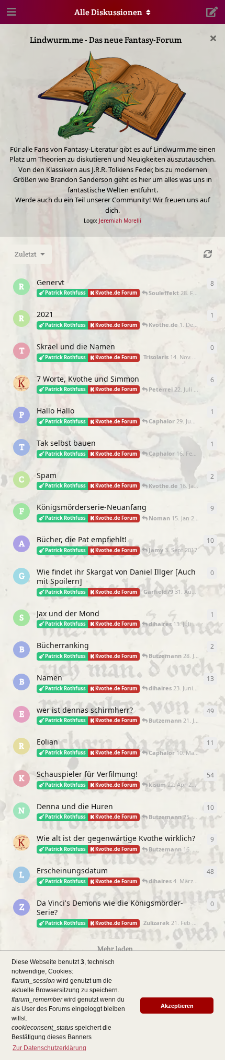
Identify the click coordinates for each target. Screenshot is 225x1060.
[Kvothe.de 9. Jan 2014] (21, 842)
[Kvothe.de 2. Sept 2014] (21, 383)
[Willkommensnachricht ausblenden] (213, 38)
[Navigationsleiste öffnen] (10, 12)
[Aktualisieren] (207, 254)
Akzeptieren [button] (177, 1006)
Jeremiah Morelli (120, 220)
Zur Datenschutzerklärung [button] (49, 1048)
